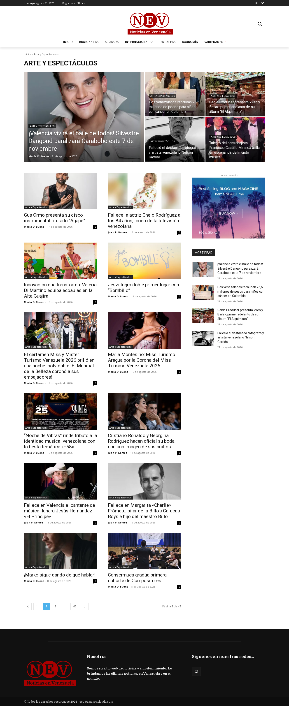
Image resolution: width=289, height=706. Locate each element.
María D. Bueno (34, 226)
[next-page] (85, 606)
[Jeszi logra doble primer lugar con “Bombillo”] (144, 261)
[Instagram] (256, 3)
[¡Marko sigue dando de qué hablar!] (60, 551)
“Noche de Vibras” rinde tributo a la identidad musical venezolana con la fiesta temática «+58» (60, 441)
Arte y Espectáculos (42, 126)
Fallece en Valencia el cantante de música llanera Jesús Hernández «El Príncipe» (59, 510)
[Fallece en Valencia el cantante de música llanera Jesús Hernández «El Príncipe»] (60, 481)
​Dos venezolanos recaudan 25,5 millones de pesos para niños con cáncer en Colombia (240, 291)
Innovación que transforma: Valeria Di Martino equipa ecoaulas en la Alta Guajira (60, 290)
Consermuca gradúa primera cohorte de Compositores (137, 577)
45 (74, 606)
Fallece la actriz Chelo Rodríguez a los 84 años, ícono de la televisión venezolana (144, 220)
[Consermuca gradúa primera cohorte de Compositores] (144, 551)
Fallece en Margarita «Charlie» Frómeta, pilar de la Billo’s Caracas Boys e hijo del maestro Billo (144, 510)
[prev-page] (28, 606)
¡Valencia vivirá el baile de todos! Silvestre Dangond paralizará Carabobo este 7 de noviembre (240, 268)
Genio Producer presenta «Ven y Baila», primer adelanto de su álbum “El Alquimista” (240, 314)
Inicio (27, 54)
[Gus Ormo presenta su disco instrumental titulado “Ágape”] (60, 191)
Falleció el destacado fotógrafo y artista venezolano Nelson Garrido (240, 337)
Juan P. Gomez (117, 232)
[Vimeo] (262, 3)
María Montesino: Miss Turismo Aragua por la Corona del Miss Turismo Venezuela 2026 (141, 360)
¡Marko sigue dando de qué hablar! (59, 575)
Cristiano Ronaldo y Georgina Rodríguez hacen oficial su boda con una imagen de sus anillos (141, 441)
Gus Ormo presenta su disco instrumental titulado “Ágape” (54, 217)
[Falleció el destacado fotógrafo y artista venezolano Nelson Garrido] (203, 338)
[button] (259, 23)
